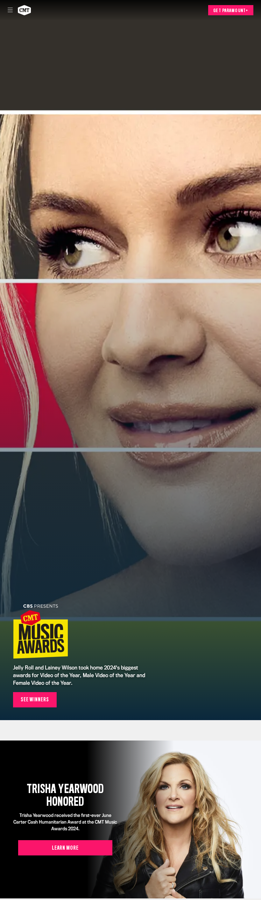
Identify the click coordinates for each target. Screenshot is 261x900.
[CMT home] (24, 10)
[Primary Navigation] (10, 10)
